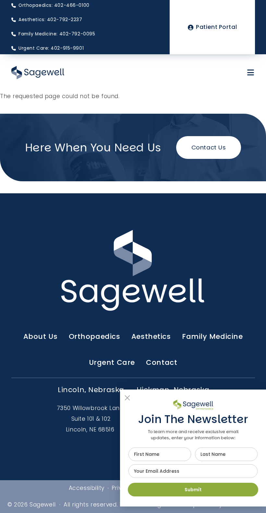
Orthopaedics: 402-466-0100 (54, 5)
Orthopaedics (94, 336)
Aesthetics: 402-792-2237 (50, 20)
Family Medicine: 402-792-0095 (56, 34)
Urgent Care (112, 362)
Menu (251, 72)
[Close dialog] (127, 398)
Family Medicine (212, 336)
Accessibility (86, 488)
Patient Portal (216, 27)
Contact (161, 362)
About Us (40, 336)
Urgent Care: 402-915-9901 (51, 48)
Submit (193, 489)
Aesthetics (151, 336)
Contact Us (208, 147)
